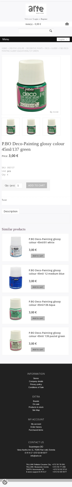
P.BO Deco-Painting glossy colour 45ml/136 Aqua (45, 303)
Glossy (54, 48)
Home (4, 48)
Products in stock (36, 407)
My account (36, 424)
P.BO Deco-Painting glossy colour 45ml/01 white (45, 240)
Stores (36, 378)
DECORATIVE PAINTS (34, 48)
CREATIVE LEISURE (16, 48)
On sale (36, 404)
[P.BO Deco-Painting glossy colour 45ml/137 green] (31, 127)
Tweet (4, 200)
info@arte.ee (36, 456)
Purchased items (36, 430)
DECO (47, 48)
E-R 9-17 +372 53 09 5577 (36, 453)
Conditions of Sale (36, 387)
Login (35, 19)
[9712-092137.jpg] (11, 127)
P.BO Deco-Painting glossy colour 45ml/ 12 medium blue (46, 272)
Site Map (36, 410)
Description (10, 211)
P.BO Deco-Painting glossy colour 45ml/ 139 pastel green (47, 334)
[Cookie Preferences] (5, 482)
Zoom (55, 112)
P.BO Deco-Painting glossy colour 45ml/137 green (35, 49)
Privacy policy (36, 384)
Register (44, 19)
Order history (36, 427)
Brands (36, 401)
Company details (36, 381)
